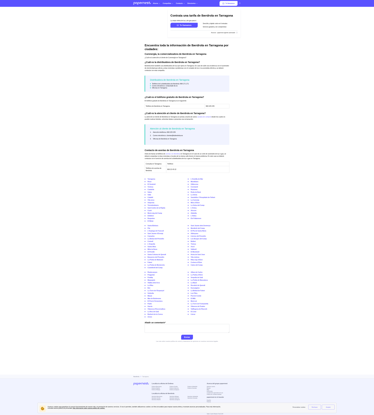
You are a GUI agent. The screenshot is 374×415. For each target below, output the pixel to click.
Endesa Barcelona (157, 386)
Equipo (209, 388)
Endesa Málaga (156, 389)
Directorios (191, 3)
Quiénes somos (211, 386)
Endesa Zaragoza (174, 389)
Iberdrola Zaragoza (175, 399)
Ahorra (155, 3)
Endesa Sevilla (174, 386)
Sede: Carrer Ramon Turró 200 (215, 414)
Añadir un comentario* (155, 322)
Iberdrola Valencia (174, 398)
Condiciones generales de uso (215, 392)
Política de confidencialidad (214, 394)
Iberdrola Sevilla (156, 398)
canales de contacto (204, 117)
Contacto (179, 3)
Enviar (187, 337)
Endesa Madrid (156, 388)
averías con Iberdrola (173, 154)
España (209, 400)
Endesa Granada (192, 388)
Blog (208, 389)
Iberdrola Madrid (156, 399)
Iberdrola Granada (192, 398)
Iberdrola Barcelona (157, 396)
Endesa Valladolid (192, 386)
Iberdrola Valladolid (193, 396)
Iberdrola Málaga (174, 396)
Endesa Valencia (174, 388)
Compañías (167, 3)
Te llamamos (230, 3)
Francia (209, 401)
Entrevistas (210, 391)
